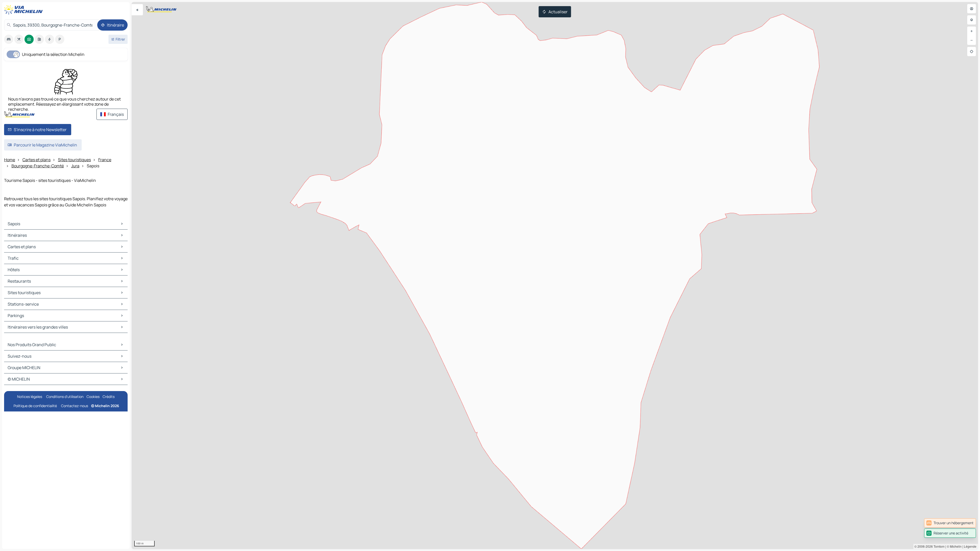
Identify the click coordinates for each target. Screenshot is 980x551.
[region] (555, 275)
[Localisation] (971, 51)
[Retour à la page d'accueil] (24, 9)
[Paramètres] (971, 19)
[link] (950, 523)
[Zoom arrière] (971, 40)
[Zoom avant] (971, 31)
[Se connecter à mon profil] (971, 8)
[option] (8, 39)
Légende (970, 546)
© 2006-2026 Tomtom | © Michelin (938, 546)
